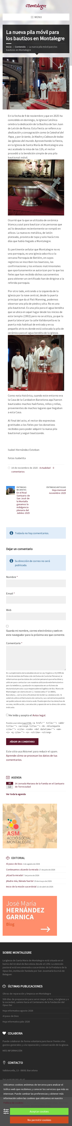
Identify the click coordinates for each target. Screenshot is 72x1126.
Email (10, 593)
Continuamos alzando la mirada (22, 869)
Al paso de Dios (14, 863)
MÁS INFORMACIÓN (12, 1050)
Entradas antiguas (56, 487)
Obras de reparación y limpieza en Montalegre (27, 993)
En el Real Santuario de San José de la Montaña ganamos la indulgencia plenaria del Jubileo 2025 (23, 503)
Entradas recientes (21, 488)
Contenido (20, 46)
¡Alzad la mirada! (14, 875)
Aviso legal (39, 715)
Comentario (14, 643)
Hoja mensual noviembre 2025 (57, 491)
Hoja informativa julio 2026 (16, 1021)
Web (8, 610)
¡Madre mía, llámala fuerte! (20, 881)
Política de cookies (13, 1102)
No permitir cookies (39, 1120)
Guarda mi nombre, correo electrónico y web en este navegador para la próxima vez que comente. (35, 633)
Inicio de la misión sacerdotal (21, 886)
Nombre (12, 577)
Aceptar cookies (39, 1111)
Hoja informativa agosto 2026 (18, 1010)
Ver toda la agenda (16, 794)
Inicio (9, 46)
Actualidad (45, 467)
